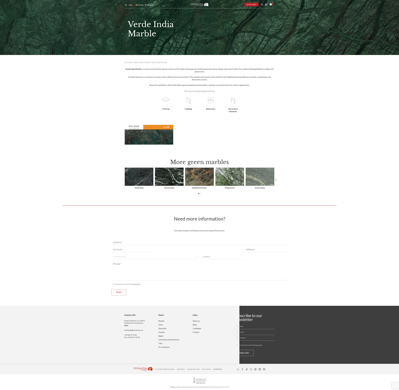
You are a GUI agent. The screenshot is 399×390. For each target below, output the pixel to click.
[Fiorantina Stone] (199, 4)
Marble (147, 62)
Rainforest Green (199, 188)
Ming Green (230, 188)
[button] (276, 180)
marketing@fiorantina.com (133, 330)
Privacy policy (136, 284)
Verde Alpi (139, 188)
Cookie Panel (217, 369)
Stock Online (138, 62)
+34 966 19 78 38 (130, 335)
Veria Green (169, 188)
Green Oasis (260, 188)
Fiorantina (129, 62)
